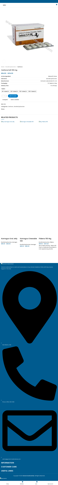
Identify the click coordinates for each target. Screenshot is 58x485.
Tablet (3, 89)
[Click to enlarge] (3, 61)
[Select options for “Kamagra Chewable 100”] (22, 253)
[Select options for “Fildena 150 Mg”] (41, 255)
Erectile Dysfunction (11, 67)
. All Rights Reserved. (34, 475)
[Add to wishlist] (3, 246)
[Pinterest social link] (29, 1)
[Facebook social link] (25, 1)
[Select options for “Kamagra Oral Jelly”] (3, 250)
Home (2, 67)
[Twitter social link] (27, 1)
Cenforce (19, 67)
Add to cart (12, 96)
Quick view (3, 254)
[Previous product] (53, 67)
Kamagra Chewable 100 (28, 239)
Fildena (52, 242)
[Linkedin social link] (31, 1)
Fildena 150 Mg (45, 238)
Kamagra (14, 242)
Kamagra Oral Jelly (9, 238)
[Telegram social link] (32, 1)
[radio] (5, 91)
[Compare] (3, 235)
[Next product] (56, 67)
